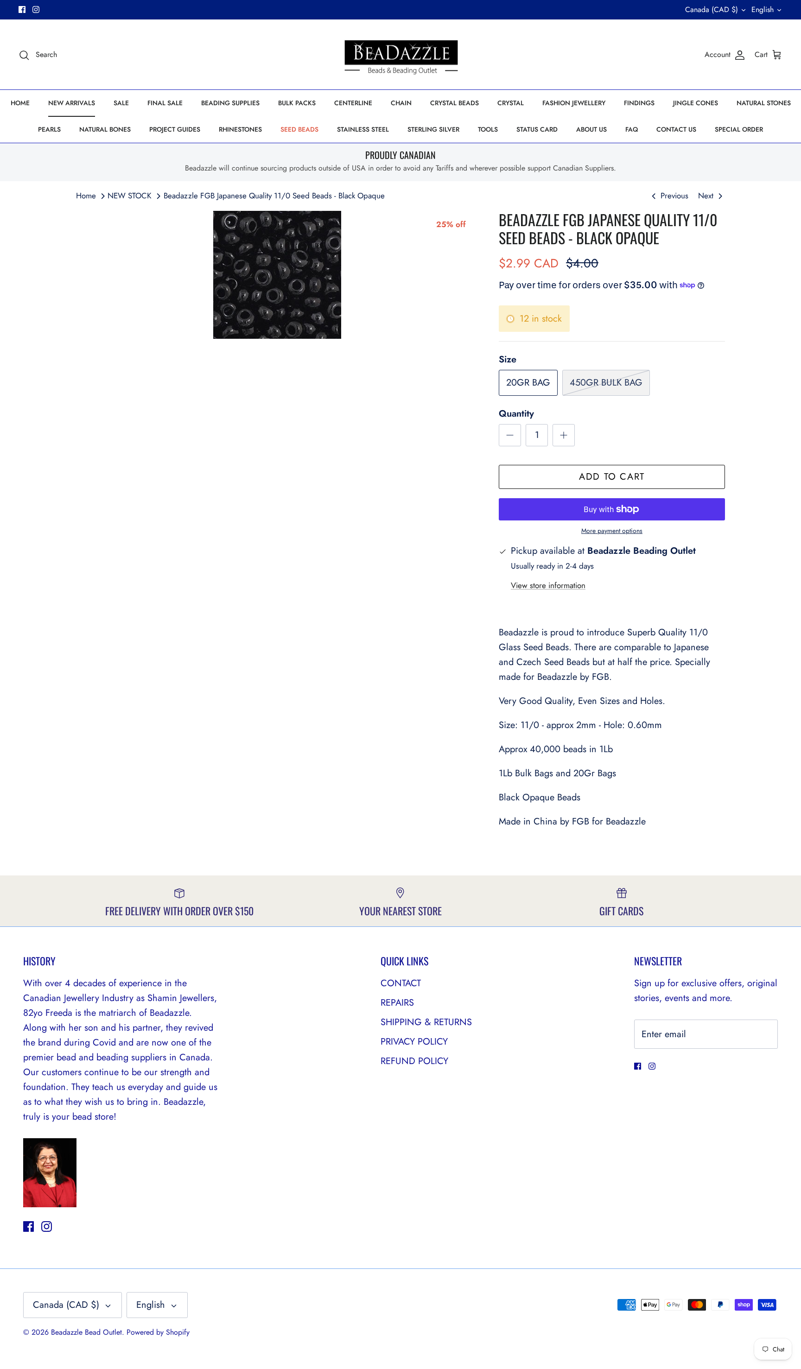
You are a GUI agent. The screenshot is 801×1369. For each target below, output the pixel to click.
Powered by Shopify (158, 1332)
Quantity (516, 413)
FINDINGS (639, 103)
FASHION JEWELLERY (573, 103)
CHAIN (401, 103)
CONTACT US (676, 129)
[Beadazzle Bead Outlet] (400, 55)
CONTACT (401, 983)
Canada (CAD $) (711, 9)
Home (86, 195)
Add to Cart (612, 476)
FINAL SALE (165, 103)
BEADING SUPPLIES (230, 103)
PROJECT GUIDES (174, 129)
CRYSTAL (510, 103)
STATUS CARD (537, 129)
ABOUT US (591, 129)
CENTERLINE (353, 103)
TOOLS (488, 129)
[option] (277, 275)
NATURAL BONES (105, 129)
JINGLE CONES (695, 103)
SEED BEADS (299, 129)
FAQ (631, 129)
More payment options (611, 531)
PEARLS (49, 129)
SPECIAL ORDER (739, 129)
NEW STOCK (130, 195)
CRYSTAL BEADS (454, 103)
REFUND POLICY (414, 1061)
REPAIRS (397, 1002)
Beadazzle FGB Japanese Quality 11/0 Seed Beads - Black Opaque (274, 195)
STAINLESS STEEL (363, 129)
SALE (121, 103)
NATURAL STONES (764, 103)
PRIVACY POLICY (414, 1041)
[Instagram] (35, 9)
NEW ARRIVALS (71, 103)
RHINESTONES (240, 129)
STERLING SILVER (433, 129)
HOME (20, 103)
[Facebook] (22, 9)
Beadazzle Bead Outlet (86, 1332)
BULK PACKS (297, 103)
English (762, 9)
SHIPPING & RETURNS (426, 1022)
